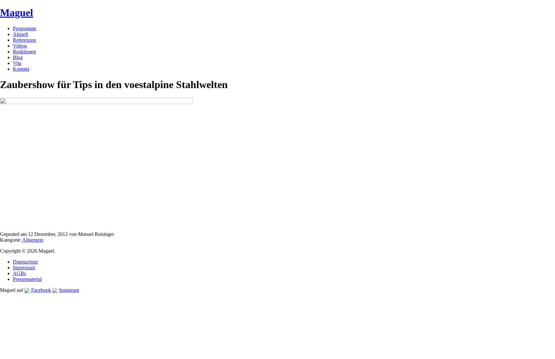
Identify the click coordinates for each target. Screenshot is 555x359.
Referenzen (24, 40)
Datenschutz (25, 262)
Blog (18, 57)
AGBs (19, 273)
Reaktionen (24, 51)
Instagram (69, 290)
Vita (17, 63)
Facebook (41, 290)
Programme (24, 28)
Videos (20, 46)
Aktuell (20, 34)
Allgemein (32, 240)
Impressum (24, 267)
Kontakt (21, 69)
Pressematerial (27, 279)
